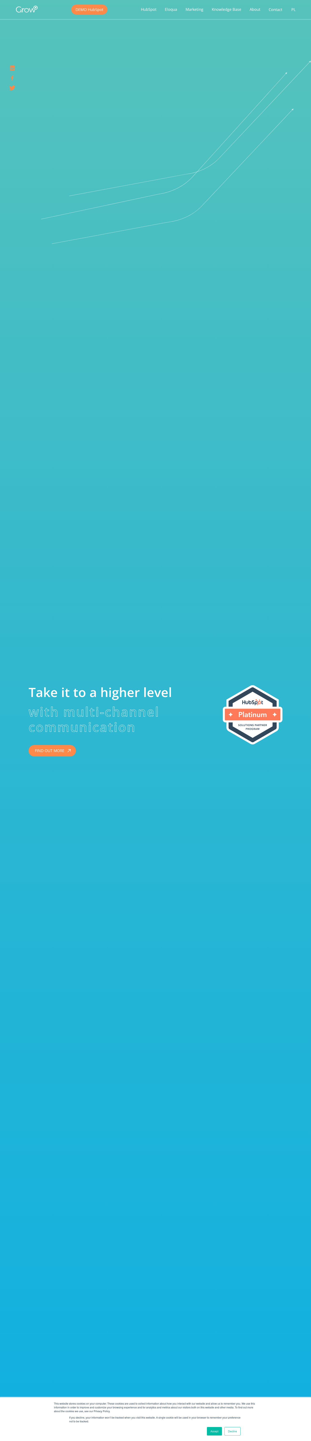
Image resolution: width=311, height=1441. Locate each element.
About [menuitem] (255, 9)
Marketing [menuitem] (194, 9)
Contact (275, 9)
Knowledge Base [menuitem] (226, 9)
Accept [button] (214, 1431)
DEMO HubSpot (89, 9)
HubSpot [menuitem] (148, 9)
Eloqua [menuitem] (171, 9)
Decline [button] (232, 1431)
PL (293, 9)
